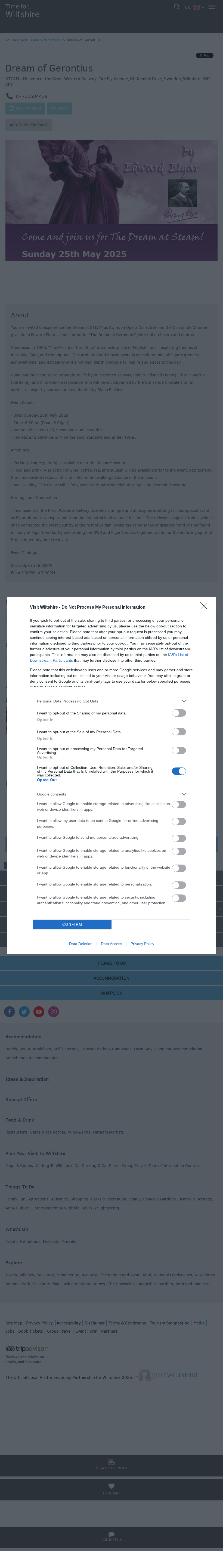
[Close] (205, 607)
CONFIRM (72, 924)
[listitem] (111, 701)
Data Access (111, 944)
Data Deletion (80, 944)
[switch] (179, 713)
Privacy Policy (142, 944)
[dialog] (111, 775)
